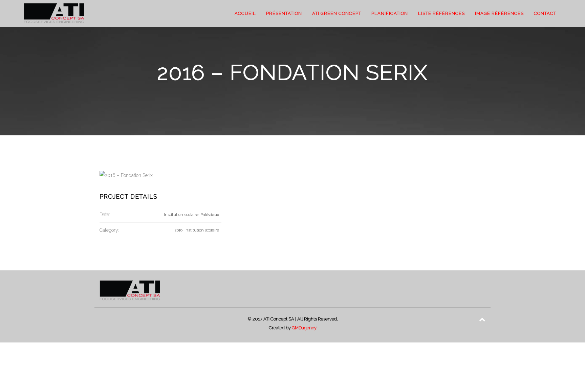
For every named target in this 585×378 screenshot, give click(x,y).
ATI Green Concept (336, 13)
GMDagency (304, 327)
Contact (545, 13)
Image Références (499, 13)
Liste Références (441, 13)
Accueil (245, 13)
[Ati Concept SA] (54, 13)
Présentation (284, 13)
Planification (389, 13)
